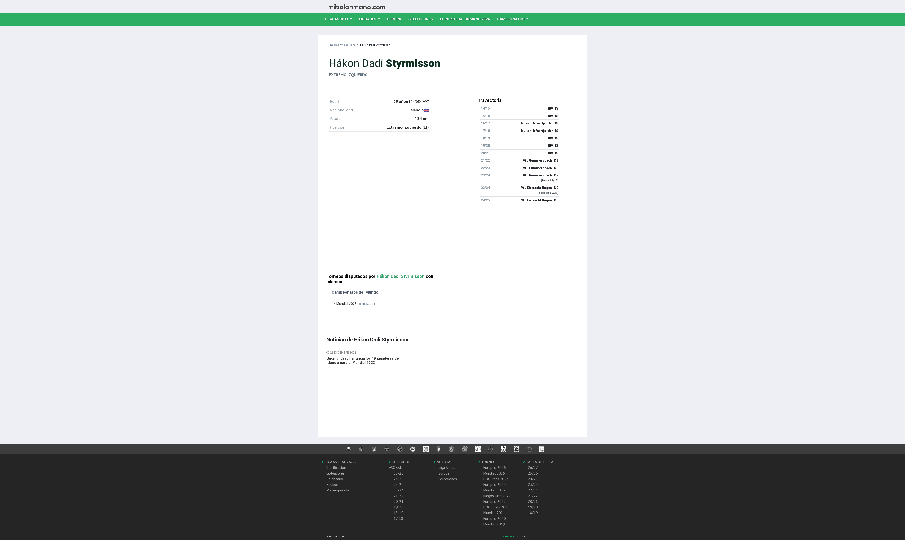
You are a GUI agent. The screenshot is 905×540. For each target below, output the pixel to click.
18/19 (533, 512)
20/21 (533, 501)
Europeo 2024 (494, 484)
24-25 (398, 478)
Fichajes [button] (368, 19)
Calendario (334, 478)
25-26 (398, 473)
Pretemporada (337, 490)
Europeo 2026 (494, 467)
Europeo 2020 (494, 518)
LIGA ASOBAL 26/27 (340, 461)
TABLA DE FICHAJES (542, 461)
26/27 (533, 467)
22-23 (398, 490)
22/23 (533, 490)
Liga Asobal (447, 467)
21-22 (398, 495)
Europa (396, 19)
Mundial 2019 (494, 524)
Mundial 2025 (494, 473)
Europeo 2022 (494, 501)
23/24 (533, 484)
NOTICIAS (444, 461)
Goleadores (335, 473)
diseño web (508, 536)
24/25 (533, 478)
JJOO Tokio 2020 (496, 507)
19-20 (398, 507)
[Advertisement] (452, 241)
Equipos (332, 484)
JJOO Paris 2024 (496, 478)
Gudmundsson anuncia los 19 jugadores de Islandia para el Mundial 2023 (362, 360)
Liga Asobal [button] (337, 19)
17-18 (398, 518)
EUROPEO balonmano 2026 (467, 19)
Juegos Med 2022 (497, 495)
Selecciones (422, 19)
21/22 (533, 495)
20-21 (398, 501)
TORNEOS (489, 461)
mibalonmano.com (342, 44)
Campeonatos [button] (511, 19)
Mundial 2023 (494, 490)
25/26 (533, 473)
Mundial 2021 (494, 512)
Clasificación (336, 467)
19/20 (533, 507)
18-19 (398, 512)
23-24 (398, 484)
